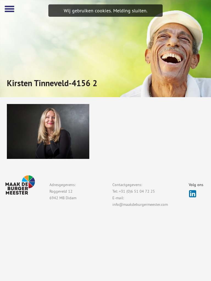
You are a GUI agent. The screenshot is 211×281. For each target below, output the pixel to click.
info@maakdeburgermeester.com (140, 204)
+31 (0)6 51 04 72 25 (137, 191)
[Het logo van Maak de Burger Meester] (198, 9)
